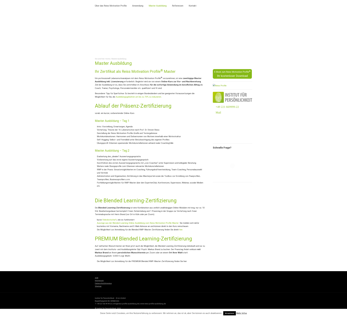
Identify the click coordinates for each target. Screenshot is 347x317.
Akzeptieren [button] (229, 313)
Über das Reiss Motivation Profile (111, 5)
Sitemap (98, 286)
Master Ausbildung (158, 5)
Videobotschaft (109, 220)
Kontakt (192, 5)
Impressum (99, 281)
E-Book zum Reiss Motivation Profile (232, 73)
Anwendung (137, 5)
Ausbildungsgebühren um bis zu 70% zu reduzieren (138, 97)
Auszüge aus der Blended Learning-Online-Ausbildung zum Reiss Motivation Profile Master (138, 223)
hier (180, 229)
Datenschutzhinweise (103, 283)
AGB (96, 278)
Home (107, 59)
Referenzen (177, 5)
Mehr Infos (241, 313)
